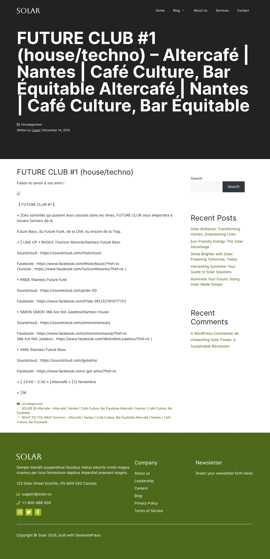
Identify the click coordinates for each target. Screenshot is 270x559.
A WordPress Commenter (212, 333)
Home (160, 10)
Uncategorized (31, 124)
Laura (36, 130)
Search (196, 178)
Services (222, 10)
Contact (243, 10)
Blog (176, 10)
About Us (200, 10)
